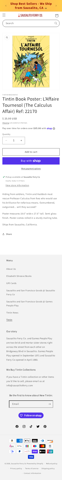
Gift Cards (11, 283)
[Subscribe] (49, 404)
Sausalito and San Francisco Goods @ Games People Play (29, 303)
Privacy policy (16, 468)
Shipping (5, 123)
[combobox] (31, 23)
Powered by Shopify (35, 463)
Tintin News (12, 312)
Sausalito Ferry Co (18, 463)
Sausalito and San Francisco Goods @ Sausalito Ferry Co (30, 292)
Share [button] (9, 234)
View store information (17, 185)
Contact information (32, 473)
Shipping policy (48, 468)
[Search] (55, 23)
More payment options (31, 168)
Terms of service (31, 468)
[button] (3, 15)
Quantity (6, 134)
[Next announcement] (56, 5)
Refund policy (51, 463)
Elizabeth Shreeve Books (19, 276)
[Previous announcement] (5, 5)
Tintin (9, 319)
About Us (11, 268)
